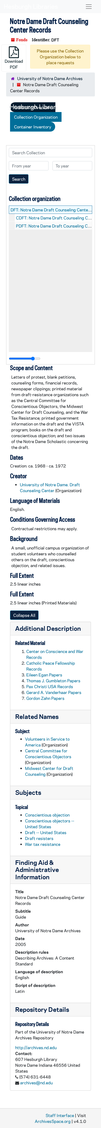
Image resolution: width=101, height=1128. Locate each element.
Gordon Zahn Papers (45, 698)
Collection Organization (36, 117)
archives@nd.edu (36, 1082)
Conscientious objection (47, 815)
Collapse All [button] (24, 615)
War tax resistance (42, 844)
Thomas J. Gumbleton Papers (53, 680)
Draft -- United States (45, 832)
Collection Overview (32, 107)
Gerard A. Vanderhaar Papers (53, 692)
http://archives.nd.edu (36, 1047)
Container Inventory (32, 126)
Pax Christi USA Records (49, 686)
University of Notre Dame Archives (50, 78)
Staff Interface (60, 1115)
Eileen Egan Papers (44, 674)
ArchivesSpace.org (53, 1121)
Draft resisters (39, 838)
